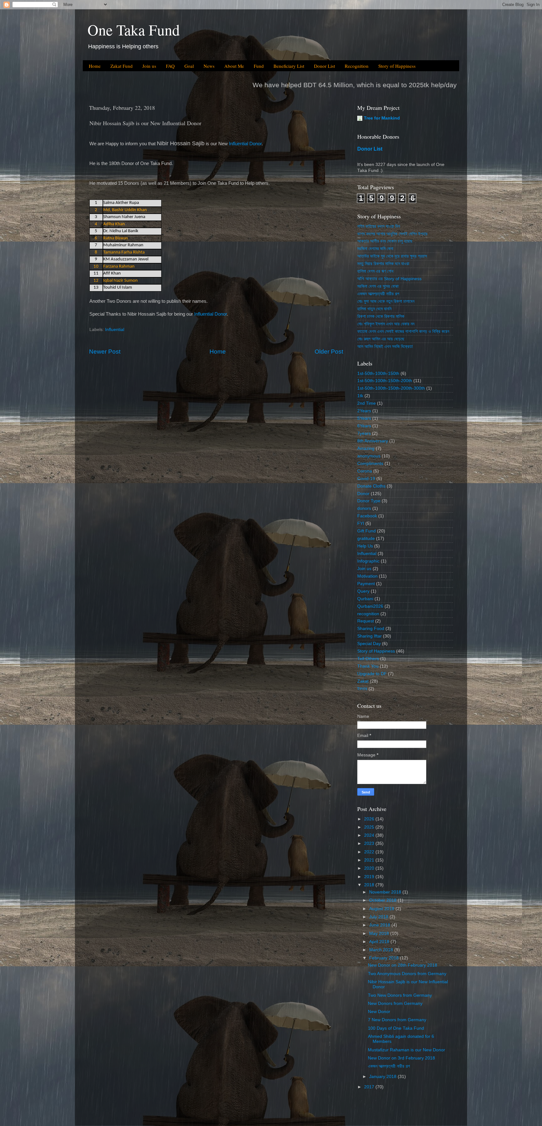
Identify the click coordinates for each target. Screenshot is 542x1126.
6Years (364, 426)
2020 (369, 868)
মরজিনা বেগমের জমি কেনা (375, 248)
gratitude (366, 538)
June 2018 (380, 925)
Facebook (367, 516)
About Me (234, 66)
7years (364, 433)
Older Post (329, 351)
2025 (369, 827)
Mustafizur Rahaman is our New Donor (406, 1050)
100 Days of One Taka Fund (396, 1028)
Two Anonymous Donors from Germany (407, 973)
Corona (364, 471)
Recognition (357, 66)
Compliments (370, 463)
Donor (363, 493)
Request (365, 621)
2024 (369, 835)
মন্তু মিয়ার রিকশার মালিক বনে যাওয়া (383, 263)
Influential (114, 329)
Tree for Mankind (382, 118)
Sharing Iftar (369, 636)
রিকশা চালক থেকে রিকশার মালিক (380, 316)
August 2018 (382, 908)
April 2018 (380, 941)
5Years (364, 418)
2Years (364, 410)
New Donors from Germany (395, 1003)
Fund (259, 66)
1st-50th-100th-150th (378, 373)
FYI (360, 523)
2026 (369, 819)
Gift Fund (366, 531)
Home (95, 66)
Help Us (365, 546)
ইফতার (362, 688)
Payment (366, 583)
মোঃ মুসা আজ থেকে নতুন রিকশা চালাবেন (385, 301)
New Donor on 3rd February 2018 (401, 1058)
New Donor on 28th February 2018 (402, 965)
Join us (149, 66)
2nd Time (366, 403)
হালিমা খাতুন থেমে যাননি (374, 309)
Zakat (363, 681)
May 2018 (379, 933)
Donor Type (368, 501)
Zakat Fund (121, 66)
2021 (369, 860)
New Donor (379, 1011)
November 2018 (385, 892)
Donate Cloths (371, 486)
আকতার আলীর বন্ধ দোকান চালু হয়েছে (384, 241)
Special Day (369, 643)
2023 (369, 843)
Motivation (367, 576)
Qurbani (365, 598)
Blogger (306, 1113)
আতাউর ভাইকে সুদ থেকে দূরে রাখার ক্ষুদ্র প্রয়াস (392, 256)
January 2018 (383, 1076)
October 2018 (383, 900)
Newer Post (104, 351)
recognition (368, 613)
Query (363, 591)
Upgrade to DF (372, 673)
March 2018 (381, 949)
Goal (189, 66)
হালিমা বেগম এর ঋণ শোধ (375, 271)
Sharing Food (370, 628)
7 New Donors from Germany (397, 1019)
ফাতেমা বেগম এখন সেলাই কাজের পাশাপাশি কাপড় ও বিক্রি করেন (403, 331)
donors (364, 508)
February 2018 (384, 958)
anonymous (368, 456)
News (209, 66)
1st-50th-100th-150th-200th (384, 380)
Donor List (324, 66)
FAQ (170, 66)
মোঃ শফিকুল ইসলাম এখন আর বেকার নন (385, 324)
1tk (360, 395)
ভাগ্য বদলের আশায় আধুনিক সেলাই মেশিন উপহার (392, 234)
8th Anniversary (372, 441)
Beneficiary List (289, 66)
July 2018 (379, 917)
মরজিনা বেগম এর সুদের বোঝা (378, 286)
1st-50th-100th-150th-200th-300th (391, 388)
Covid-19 (366, 478)
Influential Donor (245, 143)
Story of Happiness (397, 66)
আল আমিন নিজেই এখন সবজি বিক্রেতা (385, 346)
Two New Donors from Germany (400, 995)
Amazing (366, 448)
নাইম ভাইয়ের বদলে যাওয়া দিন (378, 226)
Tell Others (368, 658)
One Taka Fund (134, 29)
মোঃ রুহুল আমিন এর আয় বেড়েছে (380, 339)
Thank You (368, 666)
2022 (369, 852)
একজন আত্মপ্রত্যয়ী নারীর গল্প (378, 293)
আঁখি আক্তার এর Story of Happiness (389, 278)
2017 (369, 1087)
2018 (369, 885)
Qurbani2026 (370, 606)
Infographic (368, 561)
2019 (369, 876)
